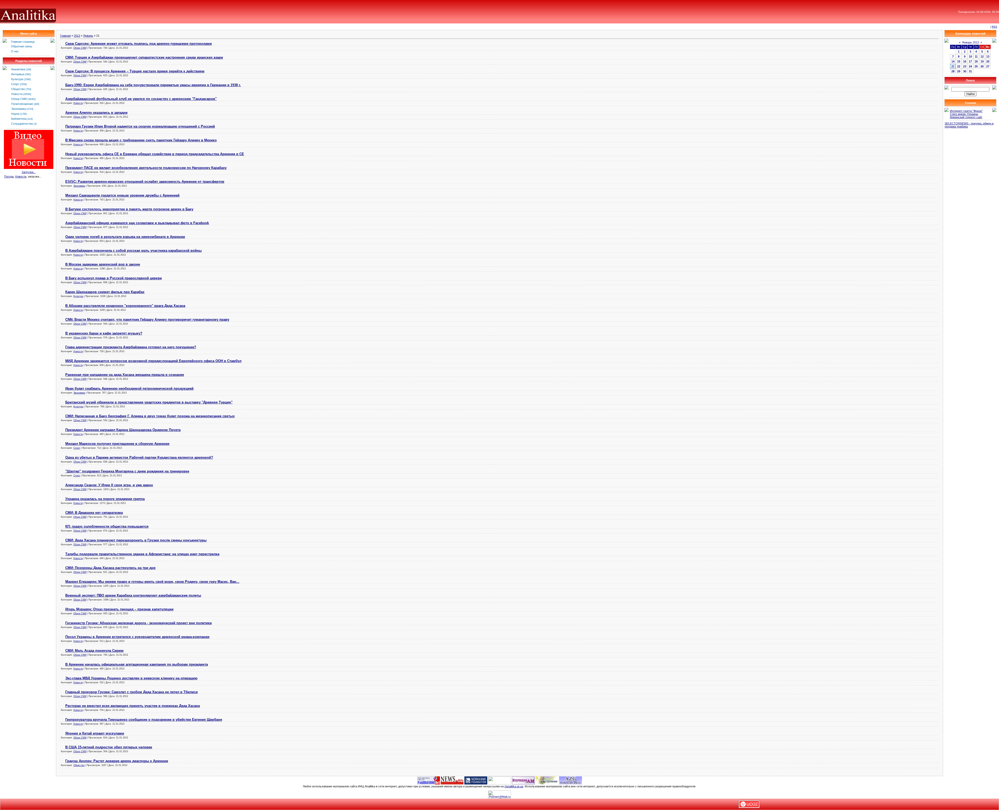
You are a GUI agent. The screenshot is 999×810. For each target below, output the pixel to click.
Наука (15, 113)
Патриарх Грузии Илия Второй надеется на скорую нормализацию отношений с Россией (140, 126)
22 (958, 66)
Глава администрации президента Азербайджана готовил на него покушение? (130, 347)
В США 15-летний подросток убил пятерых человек (108, 747)
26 (982, 66)
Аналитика (18, 69)
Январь (88, 35)
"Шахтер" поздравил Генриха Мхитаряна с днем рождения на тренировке (127, 471)
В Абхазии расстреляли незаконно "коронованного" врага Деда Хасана (125, 306)
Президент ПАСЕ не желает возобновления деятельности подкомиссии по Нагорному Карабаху (146, 168)
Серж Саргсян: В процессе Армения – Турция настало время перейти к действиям (134, 71)
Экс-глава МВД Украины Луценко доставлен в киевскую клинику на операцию (131, 678)
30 (964, 71)
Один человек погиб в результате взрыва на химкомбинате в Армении (125, 237)
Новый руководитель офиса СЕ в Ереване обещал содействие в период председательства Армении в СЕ (154, 154)
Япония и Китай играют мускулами (94, 733)
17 (970, 61)
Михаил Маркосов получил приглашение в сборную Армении (117, 444)
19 (982, 61)
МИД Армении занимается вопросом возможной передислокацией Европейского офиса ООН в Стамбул (153, 361)
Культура (17, 79)
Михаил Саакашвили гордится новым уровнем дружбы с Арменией (122, 195)
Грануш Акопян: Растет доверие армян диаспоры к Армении (116, 761)
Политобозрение (22, 103)
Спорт (15, 84)
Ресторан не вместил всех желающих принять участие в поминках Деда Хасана (132, 706)
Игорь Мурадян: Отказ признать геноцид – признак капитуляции (119, 609)
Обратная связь (21, 46)
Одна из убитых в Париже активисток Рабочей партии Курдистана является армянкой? (139, 457)
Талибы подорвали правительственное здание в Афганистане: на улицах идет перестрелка (142, 554)
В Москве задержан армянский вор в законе (102, 264)
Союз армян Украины (964, 114)
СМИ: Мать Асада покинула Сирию (94, 651)
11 (976, 56)
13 (987, 56)
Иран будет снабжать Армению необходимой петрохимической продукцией (129, 388)
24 (970, 66)
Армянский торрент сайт (966, 117)
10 (970, 56)
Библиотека (19, 118)
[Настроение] (546, 780)
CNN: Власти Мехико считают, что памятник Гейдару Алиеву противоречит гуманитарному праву (147, 319)
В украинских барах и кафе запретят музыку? (103, 333)
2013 (77, 35)
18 (976, 61)
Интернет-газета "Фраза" (966, 110)
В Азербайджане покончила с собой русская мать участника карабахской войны (133, 250)
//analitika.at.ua (513, 786)
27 (987, 66)
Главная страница (23, 41)
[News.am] (452, 780)
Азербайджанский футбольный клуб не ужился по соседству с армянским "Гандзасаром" (141, 99)
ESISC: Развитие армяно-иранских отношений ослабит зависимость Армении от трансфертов (144, 181)
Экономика (18, 108)
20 (987, 61)
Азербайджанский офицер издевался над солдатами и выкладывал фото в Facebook (137, 223)
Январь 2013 (970, 42)
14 (953, 61)
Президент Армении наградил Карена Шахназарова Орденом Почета (123, 430)
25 (976, 66)
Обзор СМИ (19, 98)
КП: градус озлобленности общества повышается (107, 526)
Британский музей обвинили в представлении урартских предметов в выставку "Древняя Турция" (149, 402)
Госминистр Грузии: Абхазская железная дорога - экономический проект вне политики (138, 623)
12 (982, 56)
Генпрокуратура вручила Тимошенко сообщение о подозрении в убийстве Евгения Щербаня (143, 720)
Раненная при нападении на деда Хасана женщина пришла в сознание (124, 375)
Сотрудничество (22, 123)
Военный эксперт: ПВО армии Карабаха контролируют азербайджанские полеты (133, 595)
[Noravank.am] (475, 780)
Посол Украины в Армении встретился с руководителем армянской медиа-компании (137, 637)
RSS (994, 26)
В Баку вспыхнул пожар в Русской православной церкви (113, 278)
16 (964, 61)
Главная (65, 35)
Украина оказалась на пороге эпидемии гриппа (105, 499)
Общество (18, 89)
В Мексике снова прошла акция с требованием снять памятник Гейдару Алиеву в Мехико (141, 140)
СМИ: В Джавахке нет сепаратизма (94, 513)
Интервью (17, 74)
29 (958, 71)
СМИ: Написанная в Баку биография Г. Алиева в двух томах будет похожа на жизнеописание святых (150, 416)
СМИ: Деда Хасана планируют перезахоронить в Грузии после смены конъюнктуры (136, 540)
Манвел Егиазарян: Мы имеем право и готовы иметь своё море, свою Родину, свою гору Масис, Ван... (152, 582)
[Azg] (570, 780)
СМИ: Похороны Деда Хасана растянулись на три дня (110, 568)
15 (958, 61)
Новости (16, 94)
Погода (9, 176)
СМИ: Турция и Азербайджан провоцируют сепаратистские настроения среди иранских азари (144, 57)
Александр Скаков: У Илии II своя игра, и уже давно (109, 485)
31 (970, 71)
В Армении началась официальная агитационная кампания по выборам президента (136, 664)
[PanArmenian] (428, 780)
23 (964, 66)
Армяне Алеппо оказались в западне (96, 113)
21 (953, 66)
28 (953, 71)
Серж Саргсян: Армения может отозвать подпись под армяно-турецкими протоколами (138, 44)
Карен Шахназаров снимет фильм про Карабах (104, 292)
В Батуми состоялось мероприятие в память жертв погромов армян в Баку (129, 209)
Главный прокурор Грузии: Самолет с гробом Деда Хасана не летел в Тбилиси (131, 692)
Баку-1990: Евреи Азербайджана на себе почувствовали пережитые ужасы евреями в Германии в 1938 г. (153, 85)
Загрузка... (29, 172)
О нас (15, 51)
